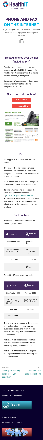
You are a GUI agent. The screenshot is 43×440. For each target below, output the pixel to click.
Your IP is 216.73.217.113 (12, 423)
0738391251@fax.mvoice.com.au (19, 196)
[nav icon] (40, 5)
